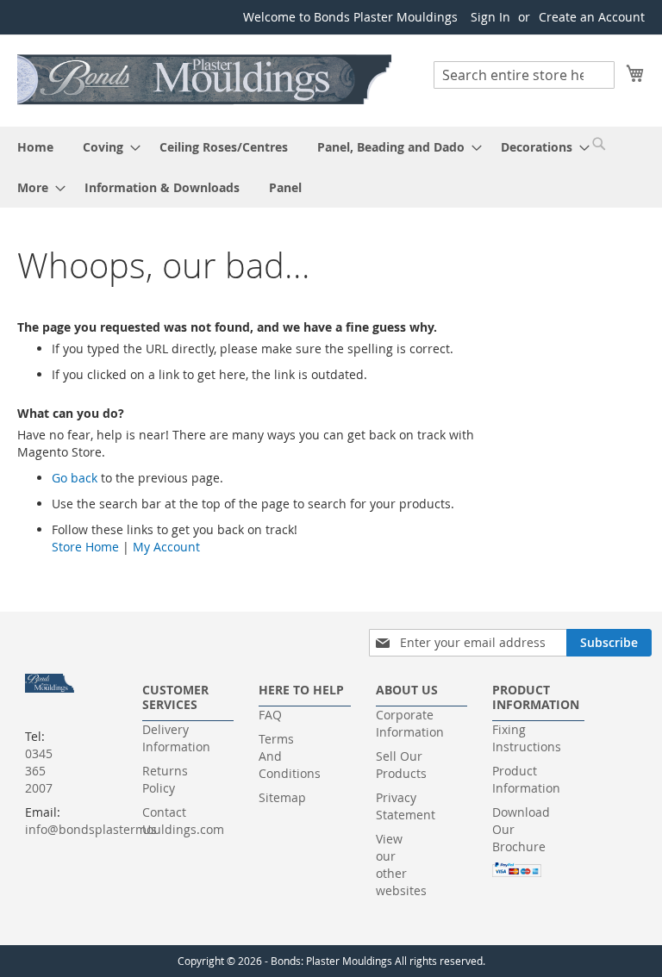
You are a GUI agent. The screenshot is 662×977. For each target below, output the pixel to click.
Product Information (526, 779)
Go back (74, 478)
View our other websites (401, 865)
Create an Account (592, 17)
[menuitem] (35, 147)
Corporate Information (410, 723)
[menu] (331, 167)
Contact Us (164, 820)
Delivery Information (176, 738)
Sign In (490, 17)
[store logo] (205, 79)
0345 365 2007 (39, 770)
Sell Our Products (401, 764)
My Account (166, 546)
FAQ (270, 714)
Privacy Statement (405, 806)
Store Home (85, 546)
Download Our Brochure (521, 829)
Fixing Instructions (526, 738)
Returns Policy (165, 779)
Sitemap (282, 797)
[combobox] (524, 75)
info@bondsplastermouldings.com (124, 829)
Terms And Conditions (290, 756)
